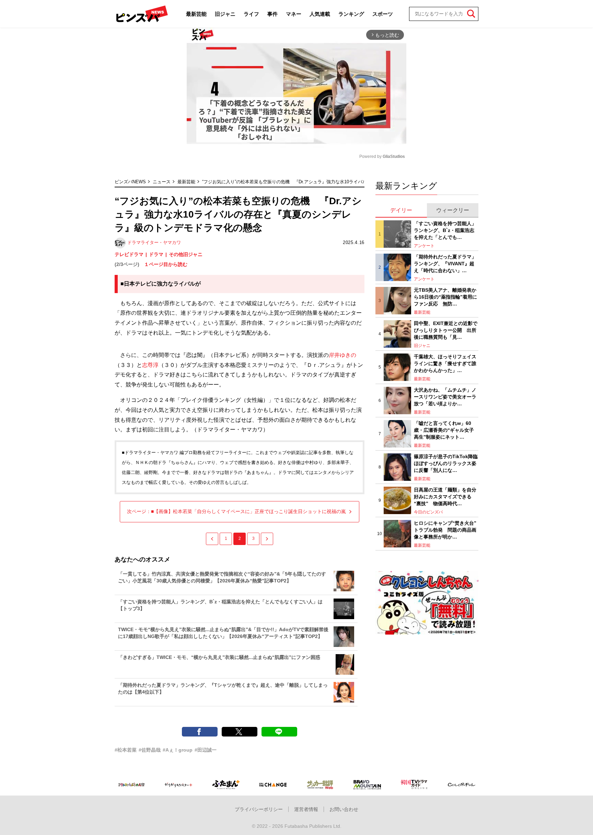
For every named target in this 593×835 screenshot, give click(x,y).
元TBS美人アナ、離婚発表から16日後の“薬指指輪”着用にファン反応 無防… (445, 296)
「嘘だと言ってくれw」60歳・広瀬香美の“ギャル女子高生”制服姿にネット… (444, 429)
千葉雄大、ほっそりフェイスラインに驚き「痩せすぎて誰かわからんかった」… (445, 363)
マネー (293, 14)
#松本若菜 (126, 750)
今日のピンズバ (428, 512)
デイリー (401, 210)
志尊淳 (150, 365)
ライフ (251, 14)
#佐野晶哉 (150, 750)
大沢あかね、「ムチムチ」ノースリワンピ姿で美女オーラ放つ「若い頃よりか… (445, 396)
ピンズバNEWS (130, 181)
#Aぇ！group (178, 750)
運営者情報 (306, 809)
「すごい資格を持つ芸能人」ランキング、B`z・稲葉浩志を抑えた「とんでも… (445, 230)
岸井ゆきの (342, 355)
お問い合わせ (343, 809)
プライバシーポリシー (259, 809)
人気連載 (320, 14)
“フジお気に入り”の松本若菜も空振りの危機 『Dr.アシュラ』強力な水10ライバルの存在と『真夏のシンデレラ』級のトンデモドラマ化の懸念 (344, 181)
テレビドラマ (129, 254)
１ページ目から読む (165, 264)
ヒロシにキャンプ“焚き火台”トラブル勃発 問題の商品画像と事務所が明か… (445, 529)
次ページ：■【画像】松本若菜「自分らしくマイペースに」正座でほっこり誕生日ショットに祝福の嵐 (236, 511)
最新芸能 (196, 14)
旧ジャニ (225, 14)
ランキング (351, 14)
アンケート (424, 246)
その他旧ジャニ (185, 254)
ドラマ (156, 254)
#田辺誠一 (206, 750)
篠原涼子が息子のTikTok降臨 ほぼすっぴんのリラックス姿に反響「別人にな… (446, 463)
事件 (272, 14)
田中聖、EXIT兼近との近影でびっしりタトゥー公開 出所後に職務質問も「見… (445, 330)
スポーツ (382, 14)
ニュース (162, 181)
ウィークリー (452, 210)
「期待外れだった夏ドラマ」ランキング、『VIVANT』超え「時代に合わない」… (445, 263)
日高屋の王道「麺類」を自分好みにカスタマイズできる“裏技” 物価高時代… (445, 496)
